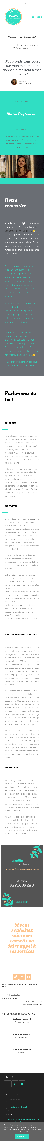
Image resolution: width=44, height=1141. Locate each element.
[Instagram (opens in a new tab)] (22, 3)
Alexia (22, 81)
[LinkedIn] (22, 1083)
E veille (12, 45)
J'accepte (22, 1136)
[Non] (41, 1131)
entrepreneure (15, 984)
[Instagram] (22, 977)
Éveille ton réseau (23, 48)
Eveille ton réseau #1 (22, 1034)
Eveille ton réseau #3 (22, 1049)
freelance (25, 984)
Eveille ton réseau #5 (22, 1019)
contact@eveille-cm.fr (18, 1107)
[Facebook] (7, 1083)
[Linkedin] (28, 977)
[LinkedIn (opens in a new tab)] (25, 3)
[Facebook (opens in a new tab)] (19, 3)
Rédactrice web (26, 84)
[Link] (16, 977)
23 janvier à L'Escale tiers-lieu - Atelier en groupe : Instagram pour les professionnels (22, 1120)
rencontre (33, 984)
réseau (4, 986)
